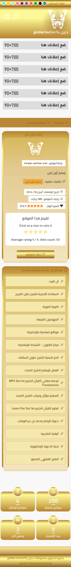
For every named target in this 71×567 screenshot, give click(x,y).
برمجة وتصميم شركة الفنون (35, 563)
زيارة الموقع (34, 254)
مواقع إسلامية (37, 122)
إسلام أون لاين (33, 181)
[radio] (45, 233)
